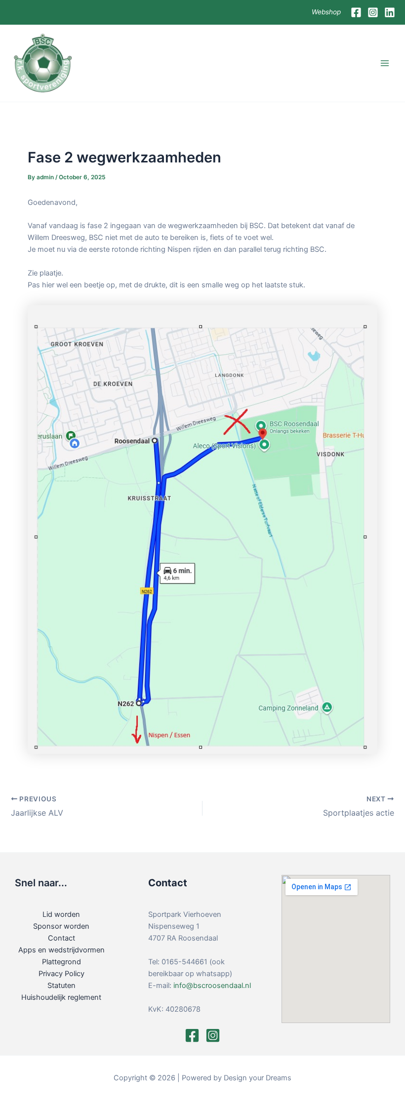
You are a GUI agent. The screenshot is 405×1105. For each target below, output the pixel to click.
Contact (61, 938)
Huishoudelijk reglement (61, 997)
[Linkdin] (389, 12)
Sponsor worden (61, 926)
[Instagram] (372, 12)
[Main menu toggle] (384, 63)
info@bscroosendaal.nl (212, 985)
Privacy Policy (61, 973)
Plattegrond (61, 961)
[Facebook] (356, 12)
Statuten (61, 985)
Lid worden (61, 914)
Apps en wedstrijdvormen (61, 950)
